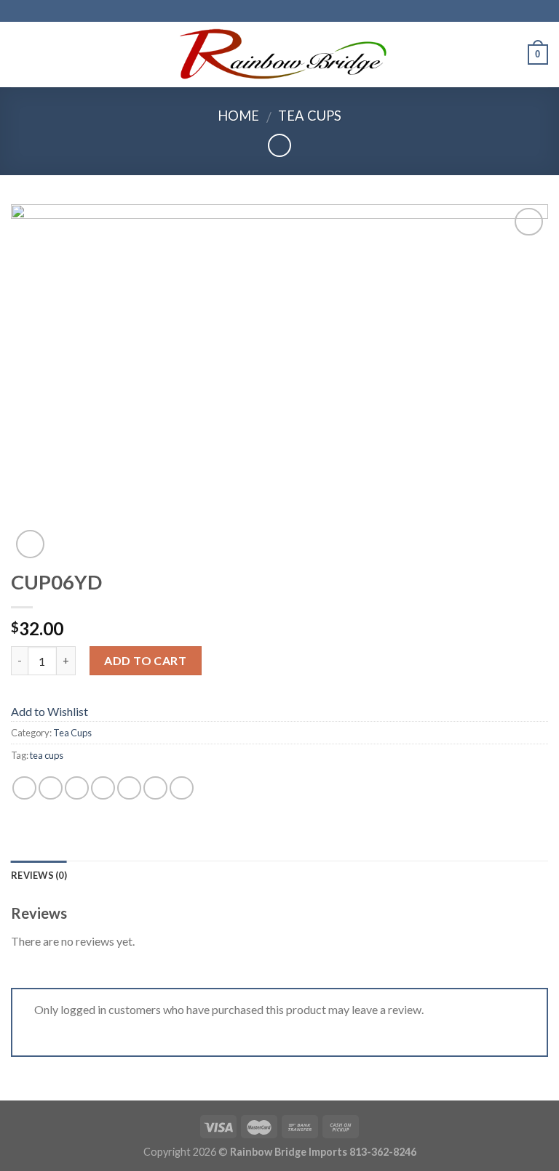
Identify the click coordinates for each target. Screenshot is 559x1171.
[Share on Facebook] (51, 788)
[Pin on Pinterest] (129, 788)
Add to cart (145, 660)
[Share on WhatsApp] (24, 788)
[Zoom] (30, 544)
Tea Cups (309, 116)
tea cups (46, 755)
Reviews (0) (39, 875)
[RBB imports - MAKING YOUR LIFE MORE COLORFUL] (280, 54)
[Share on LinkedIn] (182, 788)
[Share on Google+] (155, 788)
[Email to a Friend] (103, 788)
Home (238, 116)
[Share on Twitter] (77, 788)
